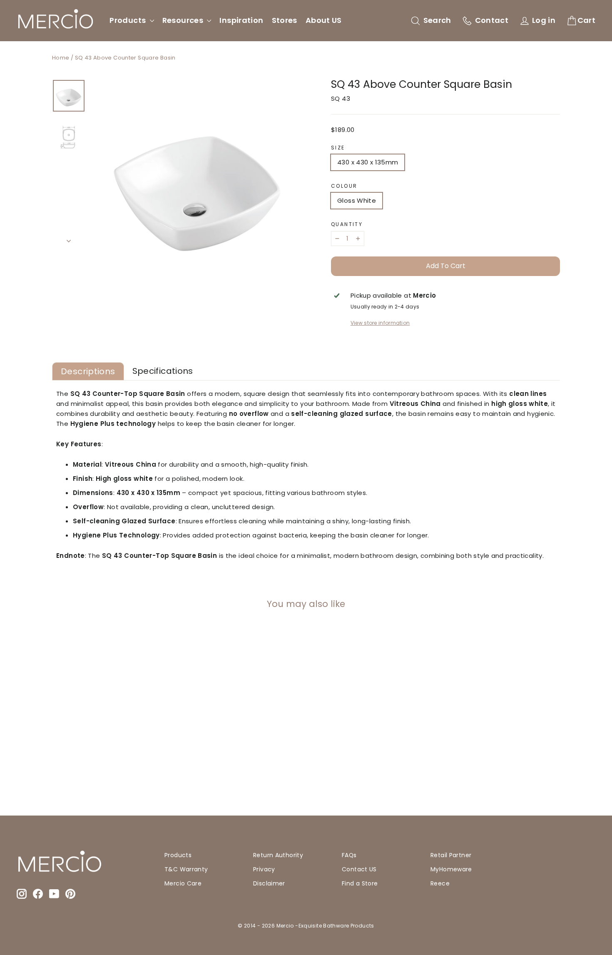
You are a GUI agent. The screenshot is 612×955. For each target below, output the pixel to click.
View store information (380, 322)
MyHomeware (451, 869)
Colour (344, 186)
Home (61, 58)
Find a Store (360, 883)
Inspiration (241, 20)
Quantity (347, 224)
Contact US (359, 869)
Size (338, 147)
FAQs (349, 855)
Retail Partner (450, 855)
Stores (284, 20)
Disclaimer (269, 883)
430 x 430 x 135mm (367, 162)
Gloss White (356, 200)
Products (128, 20)
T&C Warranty (186, 869)
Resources (183, 20)
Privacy (264, 869)
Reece (440, 883)
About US (324, 20)
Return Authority (278, 855)
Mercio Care (183, 883)
